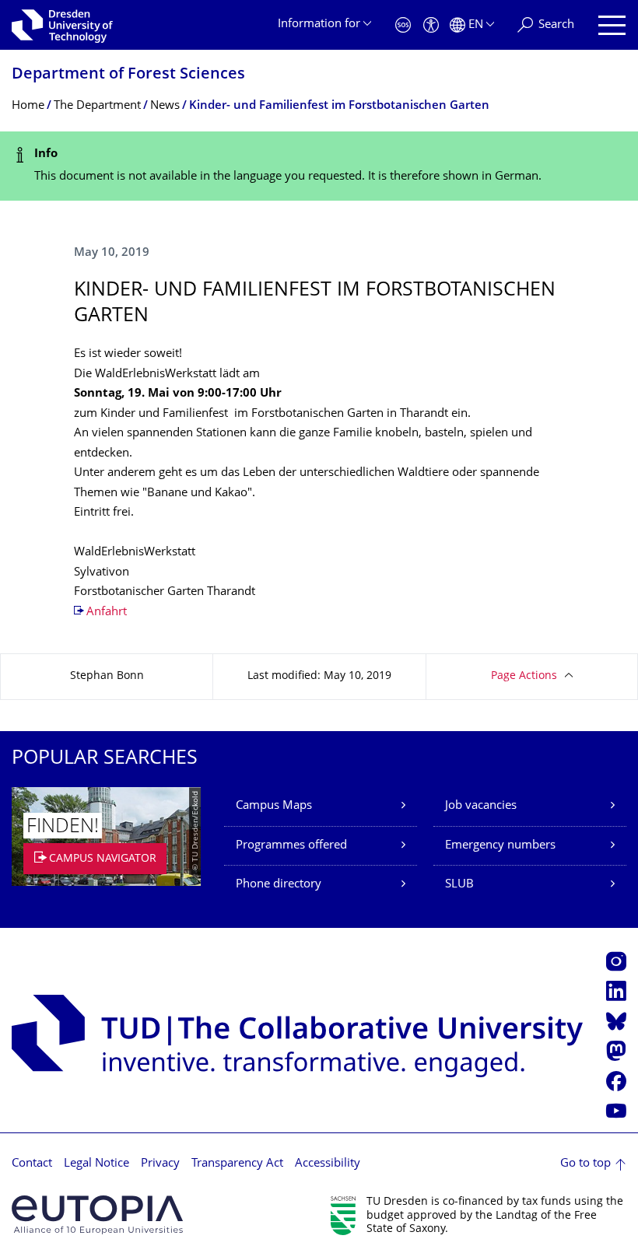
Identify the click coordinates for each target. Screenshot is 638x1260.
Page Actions (524, 676)
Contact (32, 1164)
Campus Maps (274, 806)
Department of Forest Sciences (128, 75)
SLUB (459, 885)
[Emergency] (403, 25)
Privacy (160, 1164)
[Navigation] (612, 25)
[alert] (319, 166)
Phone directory (278, 885)
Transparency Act (237, 1164)
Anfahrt (106, 612)
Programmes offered (291, 846)
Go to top (585, 1164)
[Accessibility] (431, 25)
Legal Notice (96, 1164)
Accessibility (327, 1164)
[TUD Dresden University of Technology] (62, 25)
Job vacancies (481, 806)
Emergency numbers (500, 846)
